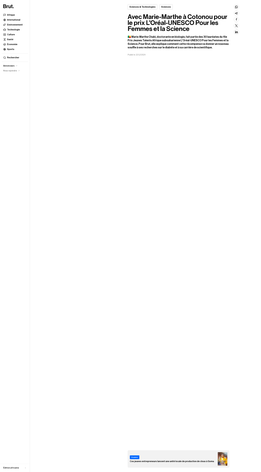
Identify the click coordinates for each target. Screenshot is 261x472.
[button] (15, 467)
